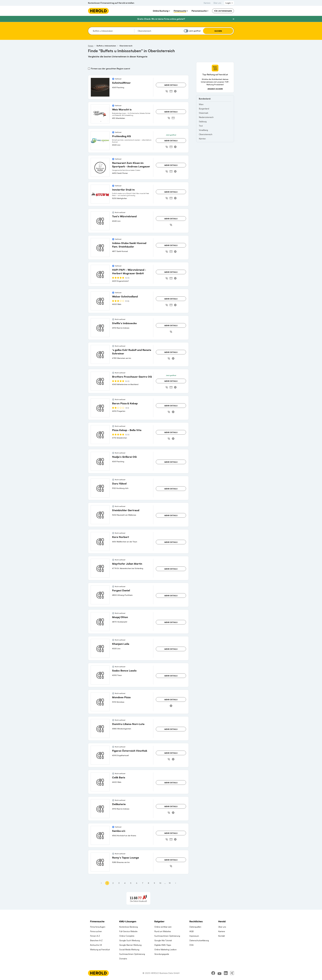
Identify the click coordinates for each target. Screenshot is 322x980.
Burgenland (204, 108)
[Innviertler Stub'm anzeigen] (100, 194)
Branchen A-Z (96, 940)
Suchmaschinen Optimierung (132, 954)
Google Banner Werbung (130, 945)
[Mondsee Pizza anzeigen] (100, 701)
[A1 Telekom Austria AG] (138, 898)
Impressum (194, 936)
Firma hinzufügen (97, 927)
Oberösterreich (205, 134)
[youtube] (219, 973)
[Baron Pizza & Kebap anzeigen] (100, 407)
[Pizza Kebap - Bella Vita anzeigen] (100, 434)
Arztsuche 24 (96, 945)
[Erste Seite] (101, 883)
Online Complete (126, 936)
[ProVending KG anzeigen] (100, 140)
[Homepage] (98, 11)
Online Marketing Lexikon (165, 949)
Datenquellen (195, 927)
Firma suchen (96, 931)
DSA (191, 945)
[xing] (232, 973)
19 (170, 883)
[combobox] (112, 30)
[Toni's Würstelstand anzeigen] (100, 220)
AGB (191, 931)
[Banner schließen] (233, 19)
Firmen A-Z (95, 936)
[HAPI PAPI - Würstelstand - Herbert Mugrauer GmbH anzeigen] (100, 274)
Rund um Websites (162, 931)
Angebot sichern (215, 89)
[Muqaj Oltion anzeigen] (100, 621)
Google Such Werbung (129, 940)
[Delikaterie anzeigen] (100, 808)
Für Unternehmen (223, 11)
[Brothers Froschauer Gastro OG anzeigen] (100, 381)
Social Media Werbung (129, 949)
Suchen (218, 31)
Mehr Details (170, 85)
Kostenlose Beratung (128, 927)
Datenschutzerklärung (199, 940)
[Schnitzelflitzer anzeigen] (100, 87)
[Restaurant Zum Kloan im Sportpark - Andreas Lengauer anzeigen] (100, 167)
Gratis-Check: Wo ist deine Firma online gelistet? (161, 19)
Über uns (217, 3)
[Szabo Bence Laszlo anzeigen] (100, 675)
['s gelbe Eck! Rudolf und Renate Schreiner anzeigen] (100, 354)
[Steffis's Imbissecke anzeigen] (100, 327)
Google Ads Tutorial (163, 940)
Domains (123, 958)
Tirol (201, 126)
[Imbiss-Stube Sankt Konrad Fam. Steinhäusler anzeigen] (100, 247)
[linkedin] (226, 973)
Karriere (207, 3)
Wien (201, 104)
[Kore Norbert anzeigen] (100, 541)
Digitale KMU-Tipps (162, 945)
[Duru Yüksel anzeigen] (100, 488)
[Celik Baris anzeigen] (100, 781)
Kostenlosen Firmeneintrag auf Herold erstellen (111, 3)
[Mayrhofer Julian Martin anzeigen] (100, 568)
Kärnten (202, 138)
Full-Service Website (128, 931)
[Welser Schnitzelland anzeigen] (100, 301)
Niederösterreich (206, 117)
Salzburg (203, 121)
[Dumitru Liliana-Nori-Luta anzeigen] (100, 728)
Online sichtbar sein (163, 927)
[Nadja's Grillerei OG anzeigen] (100, 461)
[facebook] (213, 973)
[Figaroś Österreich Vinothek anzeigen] (100, 755)
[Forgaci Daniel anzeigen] (100, 594)
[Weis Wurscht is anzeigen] (100, 113)
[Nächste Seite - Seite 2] (176, 883)
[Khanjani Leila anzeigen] (100, 648)
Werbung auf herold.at (100, 949)
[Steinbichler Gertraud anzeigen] (100, 514)
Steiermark (203, 113)
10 (160, 883)
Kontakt (221, 936)
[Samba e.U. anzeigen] (100, 835)
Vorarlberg (203, 130)
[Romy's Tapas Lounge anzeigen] (100, 862)
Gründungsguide (161, 954)
